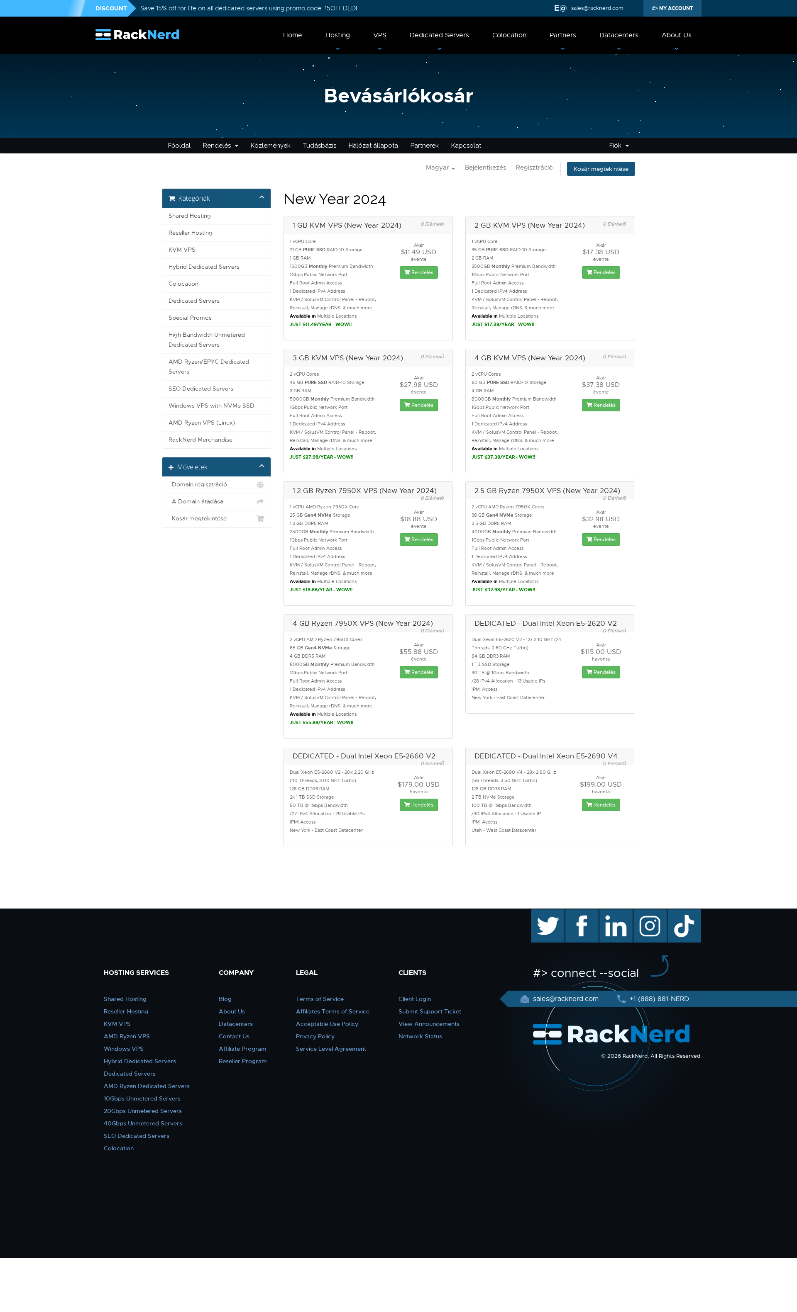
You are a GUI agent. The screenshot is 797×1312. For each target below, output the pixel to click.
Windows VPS (124, 1048)
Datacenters (618, 35)
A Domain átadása (196, 501)
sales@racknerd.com (597, 8)
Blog (225, 999)
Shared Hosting (190, 215)
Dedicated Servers (439, 35)
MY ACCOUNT (675, 8)
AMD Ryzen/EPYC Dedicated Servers (209, 366)
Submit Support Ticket (429, 1011)
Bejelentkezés (485, 167)
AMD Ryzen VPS (127, 1036)
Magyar (438, 167)
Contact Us (234, 1036)
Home (292, 35)
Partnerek (425, 145)
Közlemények (271, 145)
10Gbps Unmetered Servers (142, 1098)
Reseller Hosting (191, 232)
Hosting (337, 35)
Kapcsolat (466, 145)
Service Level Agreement (331, 1048)
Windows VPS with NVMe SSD (211, 405)
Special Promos (190, 317)
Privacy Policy (315, 1036)
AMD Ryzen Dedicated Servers (147, 1086)
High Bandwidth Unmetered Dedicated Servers (207, 339)
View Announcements (429, 1024)
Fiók (617, 145)
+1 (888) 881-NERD (658, 999)
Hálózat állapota (373, 145)
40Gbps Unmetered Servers (143, 1123)
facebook (580, 913)
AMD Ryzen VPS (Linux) (202, 422)
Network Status (420, 1036)
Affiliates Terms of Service (332, 1011)
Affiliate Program (242, 1048)
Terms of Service (320, 999)
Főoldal (179, 145)
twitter (542, 913)
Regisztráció (534, 167)
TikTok (678, 913)
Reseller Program (243, 1061)
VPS (379, 35)
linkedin (611, 913)
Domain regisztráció (198, 484)
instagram (649, 913)
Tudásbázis (319, 145)
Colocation (509, 35)
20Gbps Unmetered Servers (143, 1111)
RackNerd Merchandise (200, 439)
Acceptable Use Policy (327, 1024)
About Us (677, 35)
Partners (563, 35)
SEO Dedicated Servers (201, 388)
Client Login (414, 999)
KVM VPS (182, 249)
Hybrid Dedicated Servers (204, 266)
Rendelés (218, 145)
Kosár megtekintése (601, 169)
